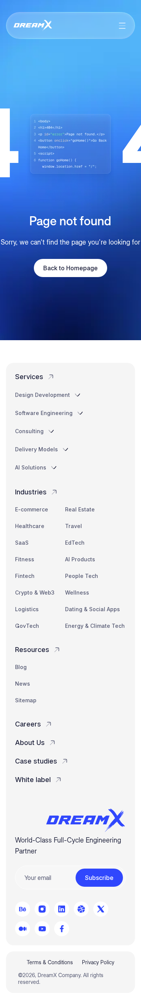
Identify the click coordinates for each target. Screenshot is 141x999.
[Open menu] (122, 25)
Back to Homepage (70, 268)
